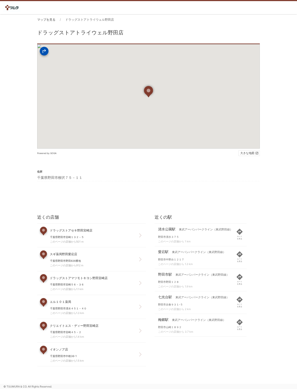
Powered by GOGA (47, 153)
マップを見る (46, 19)
